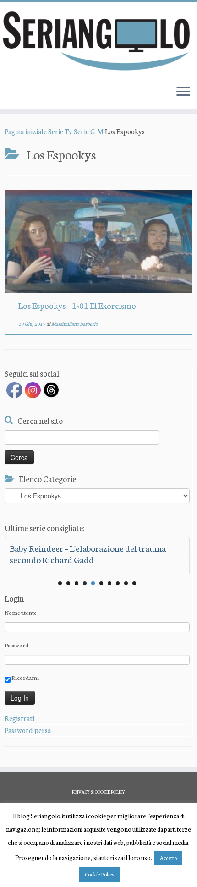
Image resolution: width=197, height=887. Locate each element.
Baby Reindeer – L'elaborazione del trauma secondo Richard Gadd (88, 553)
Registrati (19, 718)
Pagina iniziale (26, 131)
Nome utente (21, 612)
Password (16, 645)
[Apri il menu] (183, 92)
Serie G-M (89, 131)
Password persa (28, 730)
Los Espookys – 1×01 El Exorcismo (77, 305)
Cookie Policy (100, 874)
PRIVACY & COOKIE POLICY (98, 791)
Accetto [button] (168, 857)
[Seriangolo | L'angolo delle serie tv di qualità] (98, 40)
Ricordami (25, 677)
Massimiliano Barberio (74, 323)
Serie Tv (60, 131)
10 (134, 583)
